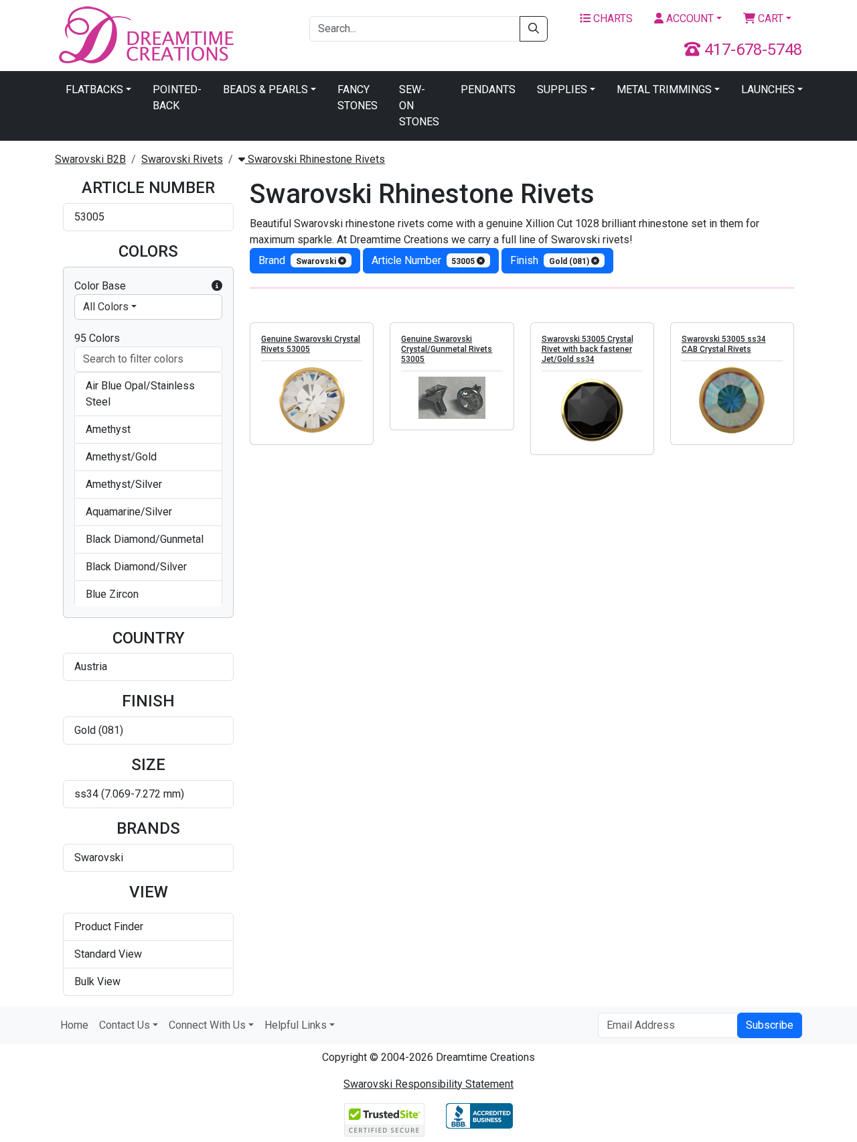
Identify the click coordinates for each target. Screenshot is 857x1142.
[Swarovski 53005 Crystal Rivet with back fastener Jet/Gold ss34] (592, 410)
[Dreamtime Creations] (145, 34)
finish (550, 260)
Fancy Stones (357, 97)
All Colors (106, 306)
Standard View (108, 954)
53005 (89, 216)
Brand (298, 260)
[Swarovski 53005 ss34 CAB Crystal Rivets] (732, 400)
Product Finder (108, 926)
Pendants (488, 89)
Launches (768, 89)
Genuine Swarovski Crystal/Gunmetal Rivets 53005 (446, 349)
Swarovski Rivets (182, 159)
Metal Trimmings (664, 89)
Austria (90, 666)
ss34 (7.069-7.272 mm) (129, 793)
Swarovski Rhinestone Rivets (315, 159)
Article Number (424, 260)
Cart (769, 18)
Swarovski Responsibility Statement (428, 1084)
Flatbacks (94, 89)
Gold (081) (98, 730)
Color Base (100, 285)
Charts (612, 18)
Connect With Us (207, 1025)
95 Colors (97, 338)
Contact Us (124, 1025)
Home (74, 1025)
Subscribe (769, 1025)
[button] (217, 286)
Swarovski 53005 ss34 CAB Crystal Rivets (724, 344)
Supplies (562, 89)
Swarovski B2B (90, 159)
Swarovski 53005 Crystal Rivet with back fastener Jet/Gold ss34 (587, 349)
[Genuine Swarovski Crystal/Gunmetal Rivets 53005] (451, 398)
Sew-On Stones (419, 105)
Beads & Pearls (265, 89)
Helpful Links (295, 1025)
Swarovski (98, 857)
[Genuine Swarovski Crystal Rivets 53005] (311, 400)
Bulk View (97, 981)
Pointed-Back (177, 97)
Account (689, 18)
